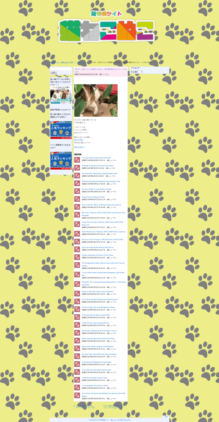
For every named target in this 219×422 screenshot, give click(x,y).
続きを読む (78, 140)
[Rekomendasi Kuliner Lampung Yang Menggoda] (77, 348)
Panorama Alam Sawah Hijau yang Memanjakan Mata (99, 173)
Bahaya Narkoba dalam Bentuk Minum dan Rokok (98, 338)
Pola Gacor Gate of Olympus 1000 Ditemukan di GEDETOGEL (102, 239)
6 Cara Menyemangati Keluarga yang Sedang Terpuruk (100, 299)
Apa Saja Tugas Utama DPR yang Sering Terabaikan (99, 354)
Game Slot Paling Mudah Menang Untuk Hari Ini (97, 247)
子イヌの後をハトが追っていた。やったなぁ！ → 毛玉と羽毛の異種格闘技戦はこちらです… (113, 406)
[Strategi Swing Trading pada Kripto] (77, 199)
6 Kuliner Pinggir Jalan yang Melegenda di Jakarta (98, 307)
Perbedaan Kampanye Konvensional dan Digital (97, 166)
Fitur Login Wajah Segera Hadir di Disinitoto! (96, 158)
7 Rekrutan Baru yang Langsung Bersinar (95, 323)
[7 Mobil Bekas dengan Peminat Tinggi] (77, 380)
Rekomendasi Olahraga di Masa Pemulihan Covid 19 (99, 331)
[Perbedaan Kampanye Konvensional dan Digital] (77, 167)
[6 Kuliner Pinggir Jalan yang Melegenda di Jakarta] (77, 309)
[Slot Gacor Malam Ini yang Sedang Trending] (77, 191)
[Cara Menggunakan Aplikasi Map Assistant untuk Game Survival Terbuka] (77, 265)
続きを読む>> (79, 147)
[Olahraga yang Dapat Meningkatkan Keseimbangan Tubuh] (77, 183)
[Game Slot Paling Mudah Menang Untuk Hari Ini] (77, 249)
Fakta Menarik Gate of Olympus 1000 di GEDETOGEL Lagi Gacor (104, 232)
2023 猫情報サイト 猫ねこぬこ (107, 420)
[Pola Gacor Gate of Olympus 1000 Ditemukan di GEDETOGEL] (77, 241)
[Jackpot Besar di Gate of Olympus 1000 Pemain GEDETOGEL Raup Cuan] (77, 224)
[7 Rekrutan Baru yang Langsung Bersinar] (77, 325)
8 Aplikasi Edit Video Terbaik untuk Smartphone (97, 291)
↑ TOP (166, 417)
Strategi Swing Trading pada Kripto (93, 197)
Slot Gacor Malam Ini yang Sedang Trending (96, 189)
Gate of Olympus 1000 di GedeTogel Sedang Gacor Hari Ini (101, 205)
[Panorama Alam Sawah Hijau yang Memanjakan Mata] (77, 175)
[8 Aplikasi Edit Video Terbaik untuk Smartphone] (77, 293)
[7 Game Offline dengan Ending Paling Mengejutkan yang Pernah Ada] (77, 274)
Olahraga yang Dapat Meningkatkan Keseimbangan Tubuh (101, 181)
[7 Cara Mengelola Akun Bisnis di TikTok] (77, 387)
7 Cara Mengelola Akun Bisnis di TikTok (95, 385)
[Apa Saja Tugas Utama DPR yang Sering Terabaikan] (77, 356)
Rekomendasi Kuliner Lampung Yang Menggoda (97, 346)
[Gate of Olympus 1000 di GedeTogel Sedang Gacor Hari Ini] (77, 207)
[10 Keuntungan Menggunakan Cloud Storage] (77, 364)
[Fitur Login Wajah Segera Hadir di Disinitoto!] (77, 160)
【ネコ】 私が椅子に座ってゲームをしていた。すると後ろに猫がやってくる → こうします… (85, 406)
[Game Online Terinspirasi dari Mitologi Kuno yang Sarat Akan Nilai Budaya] (77, 395)
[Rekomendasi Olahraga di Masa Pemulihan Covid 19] (77, 333)
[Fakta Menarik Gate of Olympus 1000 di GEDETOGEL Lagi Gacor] (77, 234)
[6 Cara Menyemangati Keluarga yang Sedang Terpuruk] (77, 301)
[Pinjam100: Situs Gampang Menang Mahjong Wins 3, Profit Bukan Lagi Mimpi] (77, 284)
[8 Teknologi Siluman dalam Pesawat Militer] (77, 317)
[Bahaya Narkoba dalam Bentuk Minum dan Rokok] (77, 340)
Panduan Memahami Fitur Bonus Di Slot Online (97, 255)
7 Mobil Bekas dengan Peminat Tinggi (94, 378)
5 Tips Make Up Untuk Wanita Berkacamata (96, 370)
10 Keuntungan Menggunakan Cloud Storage (96, 362)
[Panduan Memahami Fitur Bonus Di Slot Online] (77, 257)
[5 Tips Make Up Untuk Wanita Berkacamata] (77, 372)
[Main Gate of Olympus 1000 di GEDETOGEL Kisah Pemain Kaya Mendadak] (77, 214)
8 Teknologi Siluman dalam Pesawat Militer (96, 315)
